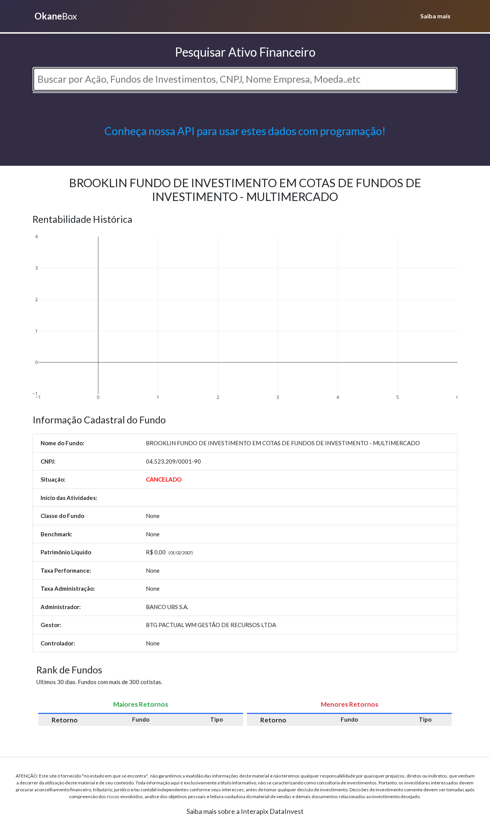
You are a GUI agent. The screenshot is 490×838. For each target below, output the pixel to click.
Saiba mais (435, 16)
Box (55, 15)
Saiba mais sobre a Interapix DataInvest (245, 811)
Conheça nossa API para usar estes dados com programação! (245, 130)
